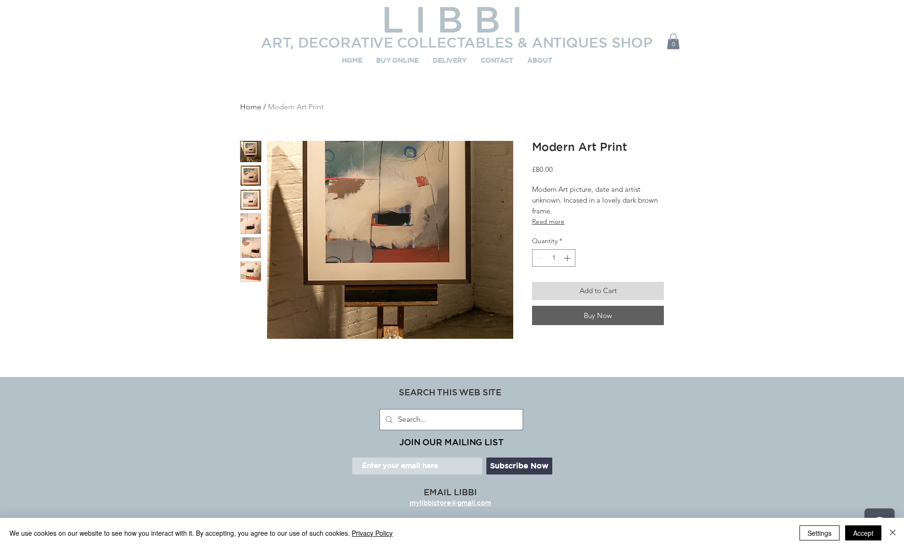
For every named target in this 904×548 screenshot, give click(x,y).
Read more (548, 221)
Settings (819, 533)
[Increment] (568, 258)
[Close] (892, 532)
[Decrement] (539, 258)
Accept (863, 533)
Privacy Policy (372, 533)
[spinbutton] (553, 258)
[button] (673, 41)
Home (250, 106)
